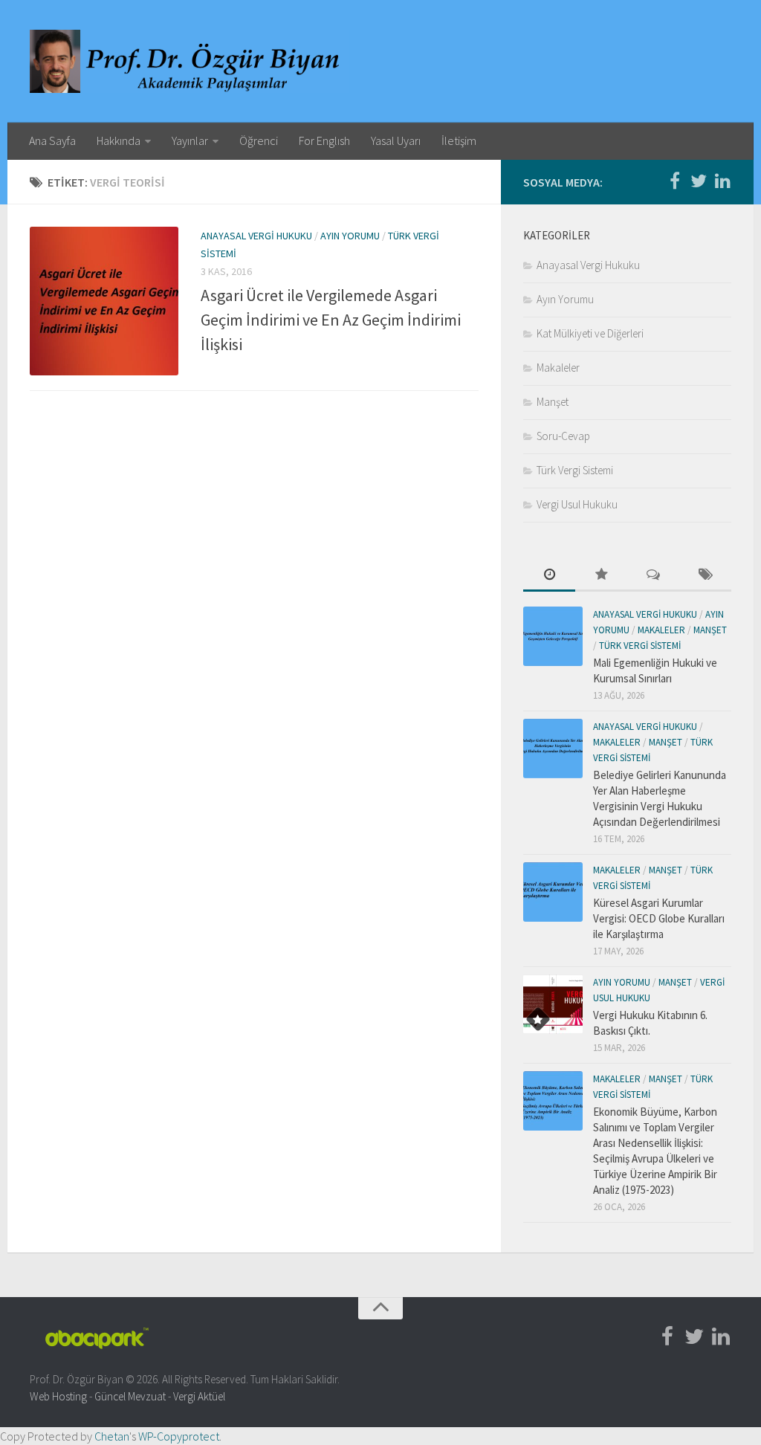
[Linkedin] (722, 181)
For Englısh (324, 140)
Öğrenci (258, 140)
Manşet (553, 402)
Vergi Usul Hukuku (577, 504)
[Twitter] (698, 181)
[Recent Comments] (653, 576)
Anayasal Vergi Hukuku (256, 235)
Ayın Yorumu (350, 235)
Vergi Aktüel (199, 1396)
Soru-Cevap (563, 436)
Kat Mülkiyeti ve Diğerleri (590, 333)
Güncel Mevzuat (130, 1396)
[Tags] (705, 576)
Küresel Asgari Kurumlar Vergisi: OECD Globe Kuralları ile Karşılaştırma (659, 918)
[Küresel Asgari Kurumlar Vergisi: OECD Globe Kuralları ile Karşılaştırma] (553, 892)
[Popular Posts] (601, 576)
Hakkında (118, 140)
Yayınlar (190, 140)
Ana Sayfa (52, 140)
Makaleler (558, 368)
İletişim (458, 140)
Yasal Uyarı (396, 140)
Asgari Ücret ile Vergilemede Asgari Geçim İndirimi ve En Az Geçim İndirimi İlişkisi (331, 320)
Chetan (111, 1436)
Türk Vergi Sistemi (575, 470)
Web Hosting (58, 1396)
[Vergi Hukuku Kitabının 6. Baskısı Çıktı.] (553, 1004)
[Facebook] (675, 181)
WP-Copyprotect (178, 1436)
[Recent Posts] (549, 576)
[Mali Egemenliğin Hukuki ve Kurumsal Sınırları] (553, 636)
